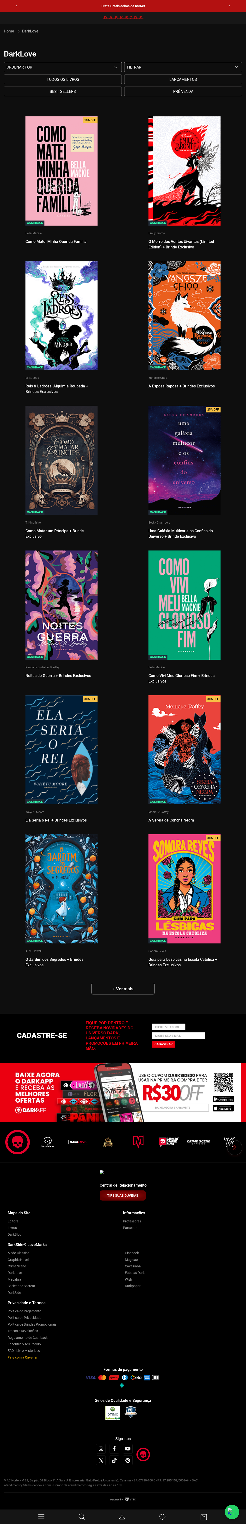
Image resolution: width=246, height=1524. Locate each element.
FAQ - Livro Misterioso (24, 1351)
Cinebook (132, 1253)
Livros (12, 1228)
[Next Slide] (230, 6)
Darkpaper (133, 1286)
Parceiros (130, 1228)
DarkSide (14, 1293)
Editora (13, 1221)
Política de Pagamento (24, 1311)
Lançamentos (183, 79)
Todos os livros (63, 79)
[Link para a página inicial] (11, 31)
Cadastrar (163, 1044)
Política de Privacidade (24, 1318)
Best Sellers (63, 91)
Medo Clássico (18, 1253)
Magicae (131, 1260)
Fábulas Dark (135, 1273)
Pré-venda (183, 91)
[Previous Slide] (16, 6)
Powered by (116, 1499)
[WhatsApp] (232, 1512)
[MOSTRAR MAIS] (123, 988)
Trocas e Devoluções (23, 1331)
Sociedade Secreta (21, 1286)
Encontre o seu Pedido (24, 1344)
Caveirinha (133, 1266)
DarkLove (30, 31)
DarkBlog (14, 1234)
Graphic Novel (18, 1260)
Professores (132, 1221)
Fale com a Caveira (22, 1357)
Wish (128, 1279)
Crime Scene (17, 1266)
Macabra (14, 1279)
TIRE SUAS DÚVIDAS (122, 1195)
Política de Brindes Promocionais (32, 1324)
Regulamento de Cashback (28, 1338)
